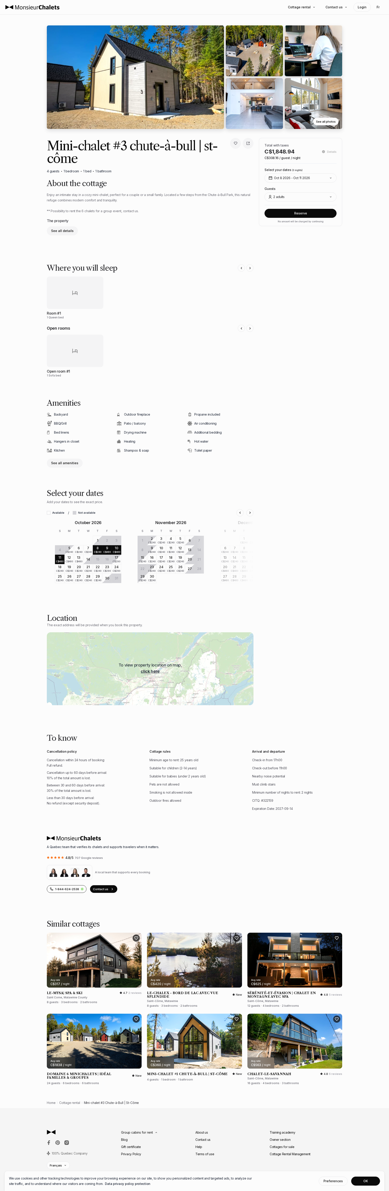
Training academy (282, 1132)
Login (362, 7)
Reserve (300, 213)
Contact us (334, 7)
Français (56, 1165)
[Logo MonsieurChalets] (32, 7)
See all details (62, 231)
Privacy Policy (131, 1154)
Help (198, 1147)
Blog (124, 1139)
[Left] (241, 268)
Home (51, 1103)
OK (365, 1181)
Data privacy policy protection (127, 1184)
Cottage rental (299, 7)
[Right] (249, 268)
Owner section (280, 1139)
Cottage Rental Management (290, 1154)
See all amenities (64, 463)
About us (201, 1132)
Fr (378, 7)
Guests (270, 189)
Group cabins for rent (137, 1132)
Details (332, 151)
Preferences (333, 1181)
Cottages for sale (282, 1147)
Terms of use (204, 1154)
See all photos (326, 121)
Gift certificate (131, 1147)
